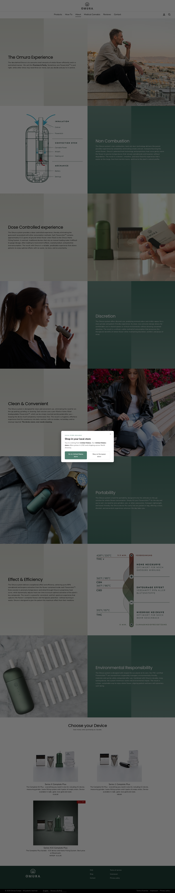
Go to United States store (75, 455)
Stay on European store (99, 455)
